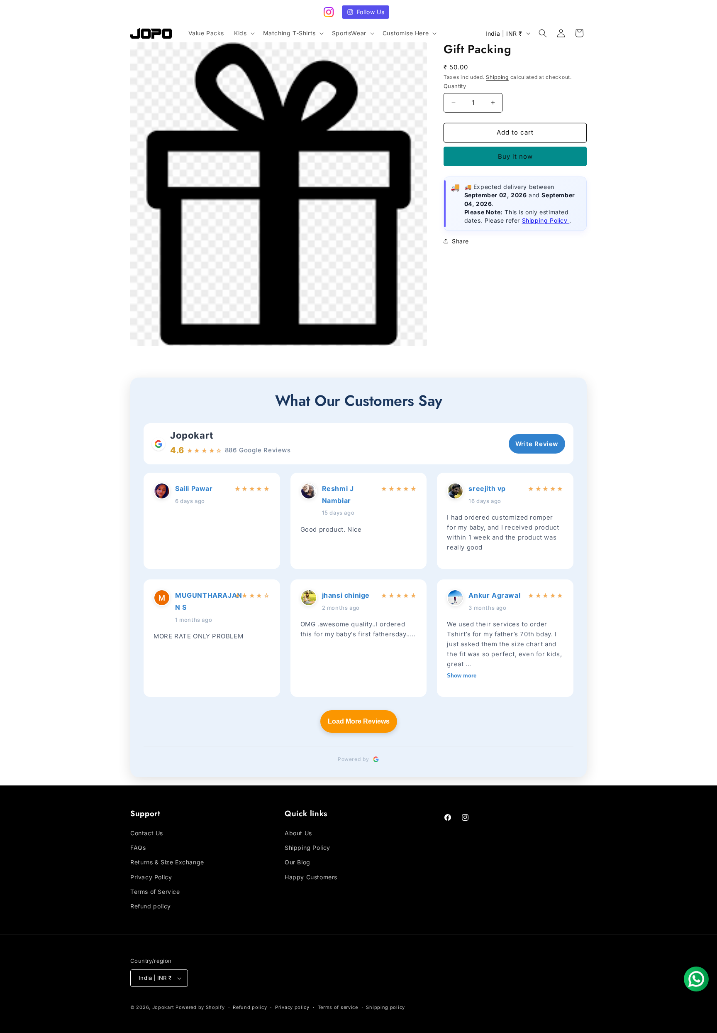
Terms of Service (155, 891)
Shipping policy (385, 1007)
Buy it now (515, 156)
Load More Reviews (359, 721)
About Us (298, 833)
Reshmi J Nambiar (338, 494)
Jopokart (192, 435)
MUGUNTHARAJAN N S (202, 601)
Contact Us (146, 833)
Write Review (536, 444)
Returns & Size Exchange (167, 862)
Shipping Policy (546, 220)
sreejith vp (487, 488)
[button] (243, 33)
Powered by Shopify (200, 1007)
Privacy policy (292, 1007)
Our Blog (297, 862)
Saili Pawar (194, 488)
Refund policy (150, 906)
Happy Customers (311, 877)
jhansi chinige (346, 595)
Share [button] (460, 241)
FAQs (138, 847)
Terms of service (338, 1007)
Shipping (497, 77)
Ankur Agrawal (494, 595)
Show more (461, 675)
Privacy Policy (151, 877)
